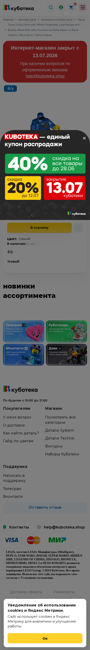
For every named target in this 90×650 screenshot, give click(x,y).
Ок (45, 638)
